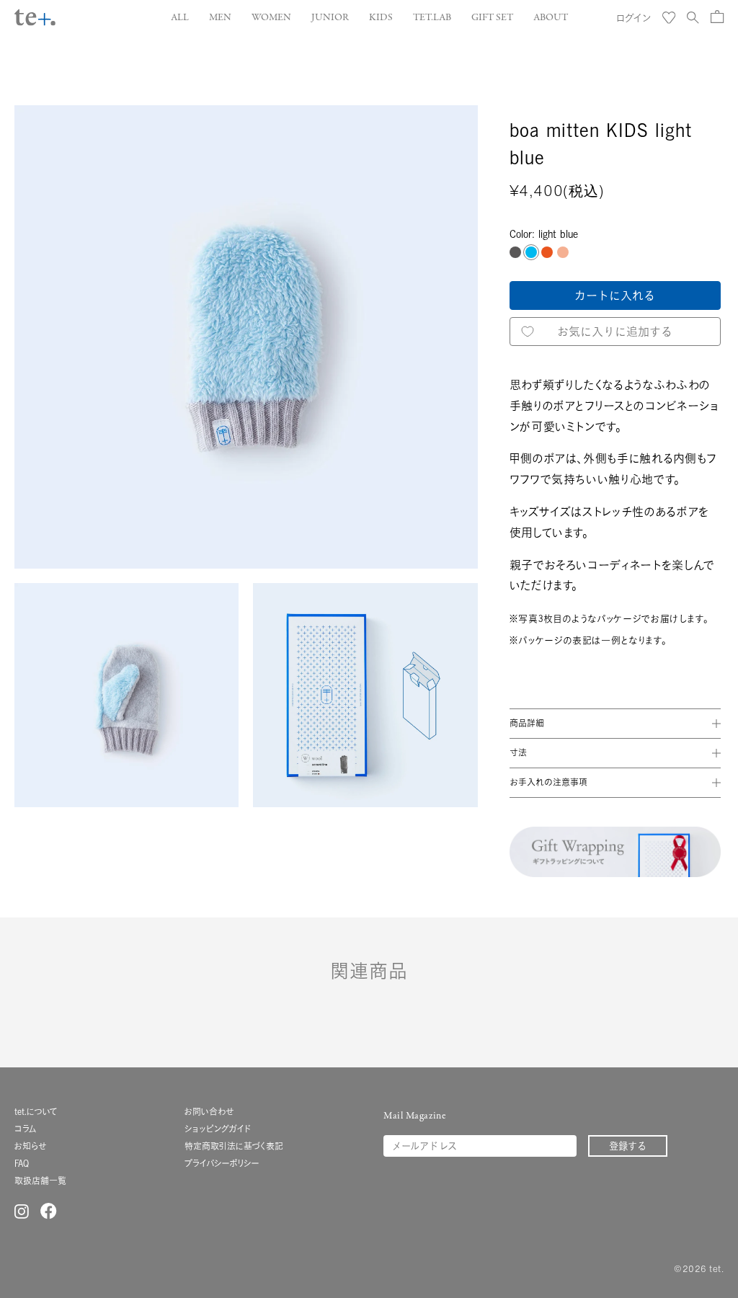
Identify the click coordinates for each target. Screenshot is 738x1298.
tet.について (36, 1111)
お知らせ (30, 1146)
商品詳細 (527, 723)
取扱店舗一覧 (40, 1180)
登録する (627, 1146)
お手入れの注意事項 (548, 782)
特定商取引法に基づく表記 (233, 1146)
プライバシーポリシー (221, 1163)
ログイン (633, 18)
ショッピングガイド (217, 1129)
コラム (25, 1129)
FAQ (21, 1163)
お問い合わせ (209, 1111)
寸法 (518, 752)
